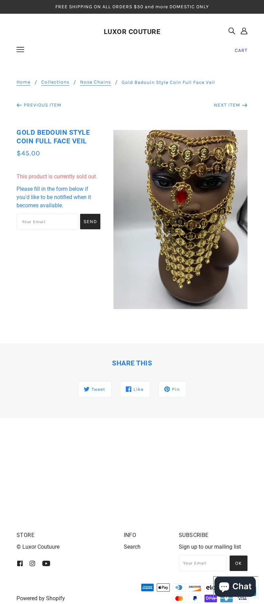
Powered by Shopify (40, 598)
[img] (232, 31)
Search (132, 546)
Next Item (227, 105)
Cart (241, 50)
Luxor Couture (132, 32)
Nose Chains (95, 82)
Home (23, 82)
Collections (55, 82)
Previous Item (43, 105)
